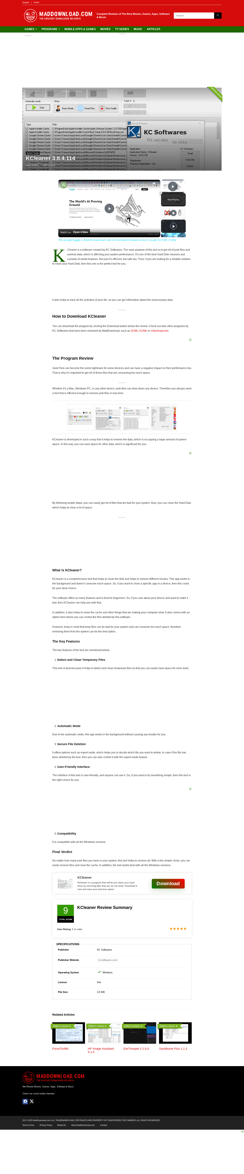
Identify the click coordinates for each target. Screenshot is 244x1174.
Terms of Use (28, 1125)
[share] (154, 183)
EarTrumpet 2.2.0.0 (136, 1048)
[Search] (218, 15)
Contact (103, 1125)
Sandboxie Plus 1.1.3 (173, 1048)
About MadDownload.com (83, 1125)
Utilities (37, 91)
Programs (49, 29)
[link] (63, 185)
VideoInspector (159, 330)
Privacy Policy (46, 1125)
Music (138, 29)
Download (168, 883)
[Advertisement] (122, 59)
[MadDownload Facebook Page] (25, 1101)
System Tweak (51, 91)
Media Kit (61, 1125)
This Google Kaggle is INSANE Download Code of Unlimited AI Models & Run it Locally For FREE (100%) (109, 185)
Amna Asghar (32, 165)
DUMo (143, 330)
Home (28, 91)
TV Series (122, 29)
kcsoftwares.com (107, 960)
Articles (153, 29)
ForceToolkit (60, 1048)
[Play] (173, 213)
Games (29, 29)
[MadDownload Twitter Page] (31, 1101)
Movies (105, 29)
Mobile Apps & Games (80, 29)
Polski (36, 2)
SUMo (134, 330)
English (25, 2)
